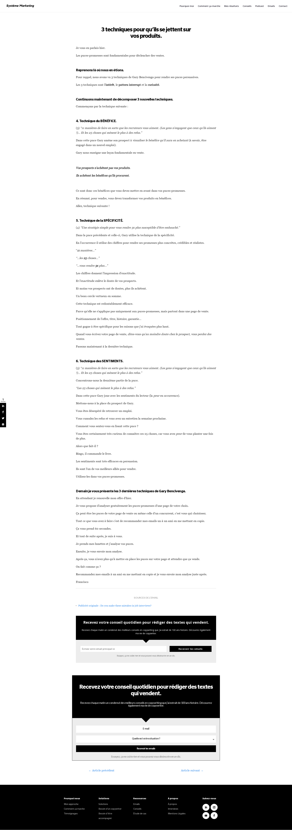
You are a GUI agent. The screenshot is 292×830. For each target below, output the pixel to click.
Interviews (173, 809)
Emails (271, 6)
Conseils (247, 6)
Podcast (259, 6)
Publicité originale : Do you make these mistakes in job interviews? (114, 605)
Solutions (103, 804)
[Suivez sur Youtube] (205, 815)
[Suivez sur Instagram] (214, 807)
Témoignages (71, 814)
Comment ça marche (209, 6)
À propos (172, 804)
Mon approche (71, 804)
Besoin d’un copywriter (110, 809)
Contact (283, 6)
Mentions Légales (177, 814)
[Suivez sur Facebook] (214, 815)
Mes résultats (231, 6)
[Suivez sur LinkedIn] (205, 807)
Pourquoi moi (187, 6)
